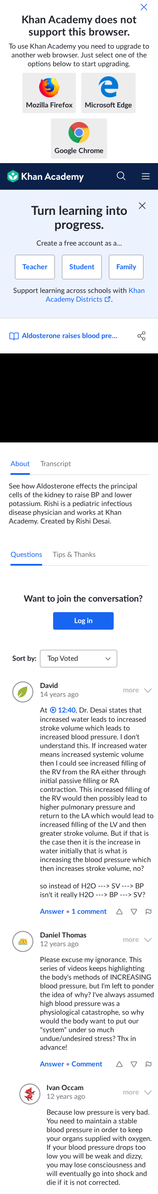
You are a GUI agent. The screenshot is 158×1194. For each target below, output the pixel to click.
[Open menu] (145, 176)
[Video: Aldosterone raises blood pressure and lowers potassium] (79, 397)
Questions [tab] (26, 554)
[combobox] (78, 658)
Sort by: (24, 658)
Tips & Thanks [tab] (74, 554)
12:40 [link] (65, 710)
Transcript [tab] (55, 463)
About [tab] (20, 463)
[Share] (141, 336)
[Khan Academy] (42, 176)
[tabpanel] (79, 500)
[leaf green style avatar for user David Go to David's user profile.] (20, 691)
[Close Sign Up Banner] (142, 205)
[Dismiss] (144, 7)
